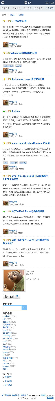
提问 (4, 14)
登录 (47, 2)
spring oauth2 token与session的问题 (31, 142)
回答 (12, 14)
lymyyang (13, 43)
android (9, 366)
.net (7, 341)
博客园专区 (10, 357)
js (6, 354)
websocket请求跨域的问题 (23, 52)
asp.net (9, 321)
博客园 (43, 395)
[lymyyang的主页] (14, 281)
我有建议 (8, 385)
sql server (10, 332)
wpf (7, 360)
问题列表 (5, 8)
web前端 (9, 349)
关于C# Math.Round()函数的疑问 (28, 211)
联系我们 (16, 395)
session (14, 162)
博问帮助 (8, 377)
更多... (5, 368)
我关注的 (16, 8)
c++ (7, 343)
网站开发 (9, 324)
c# (7, 319)
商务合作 (24, 395)
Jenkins (16, 110)
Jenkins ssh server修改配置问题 (28, 78)
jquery (8, 352)
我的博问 (27, 8)
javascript (9, 335)
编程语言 (9, 346)
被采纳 (21, 14)
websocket (8, 66)
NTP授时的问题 (19, 20)
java (5, 162)
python (8, 363)
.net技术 (9, 316)
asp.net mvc (10, 338)
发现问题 (8, 381)
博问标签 (38, 8)
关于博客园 (6, 395)
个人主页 (49, 8)
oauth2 (23, 162)
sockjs (18, 66)
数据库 (8, 327)
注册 (52, 2)
